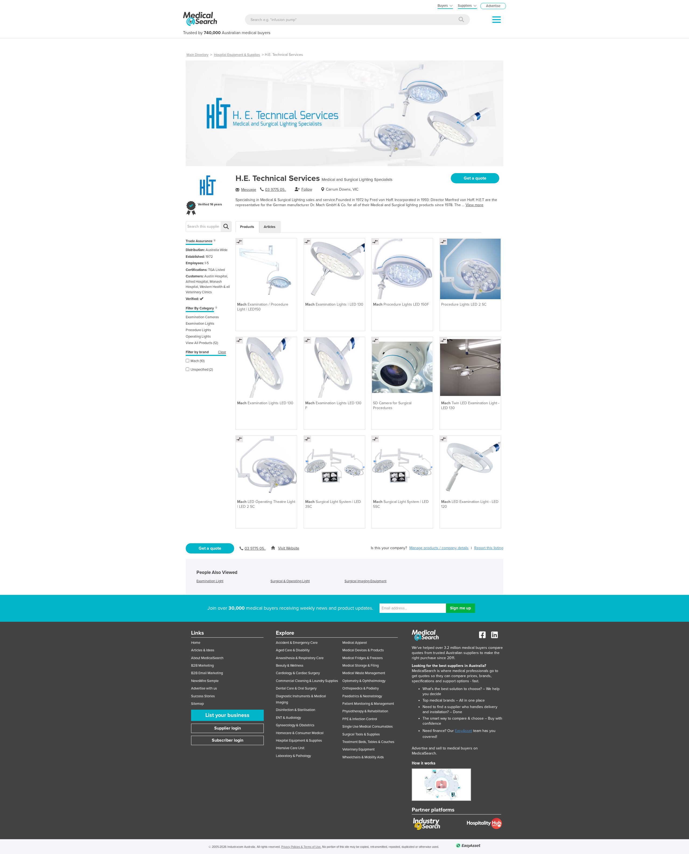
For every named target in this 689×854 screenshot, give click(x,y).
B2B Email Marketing (207, 673)
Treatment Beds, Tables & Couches (368, 742)
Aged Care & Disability (293, 650)
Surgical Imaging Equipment (365, 581)
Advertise (493, 6)
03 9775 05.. (275, 189)
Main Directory (197, 55)
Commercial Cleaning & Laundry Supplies (307, 681)
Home (195, 643)
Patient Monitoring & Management (368, 704)
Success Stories (203, 696)
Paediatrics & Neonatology (362, 696)
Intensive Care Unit (290, 748)
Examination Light (209, 581)
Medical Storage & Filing (360, 665)
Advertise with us (204, 688)
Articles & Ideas (202, 650)
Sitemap (197, 704)
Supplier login (227, 728)
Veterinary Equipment (358, 749)
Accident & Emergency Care (297, 643)
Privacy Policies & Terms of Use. (301, 847)
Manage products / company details (439, 548)
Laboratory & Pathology (293, 756)
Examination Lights (200, 323)
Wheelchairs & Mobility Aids (363, 757)
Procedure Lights (198, 330)
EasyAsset (463, 730)
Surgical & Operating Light (290, 581)
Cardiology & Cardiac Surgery (298, 673)
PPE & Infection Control (359, 719)
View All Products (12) (202, 343)
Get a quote (475, 178)
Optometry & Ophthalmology (363, 681)
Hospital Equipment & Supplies (237, 55)
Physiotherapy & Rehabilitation (365, 711)
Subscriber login (227, 740)
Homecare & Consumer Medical (300, 733)
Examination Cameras (202, 317)
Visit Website (288, 548)
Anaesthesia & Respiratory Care (300, 658)
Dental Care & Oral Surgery (296, 688)
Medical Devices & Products (363, 650)
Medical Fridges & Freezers (362, 658)
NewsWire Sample (205, 681)
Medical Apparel (354, 643)
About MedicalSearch (207, 658)
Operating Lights (198, 336)
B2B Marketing (202, 665)
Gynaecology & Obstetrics (295, 725)
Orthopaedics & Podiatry (360, 688)
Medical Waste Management (363, 673)
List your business (227, 715)
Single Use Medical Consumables (367, 726)
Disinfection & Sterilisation (295, 710)
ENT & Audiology (288, 718)
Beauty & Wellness (289, 665)
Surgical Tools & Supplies (361, 734)
